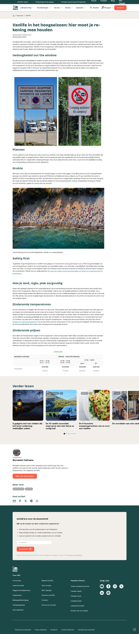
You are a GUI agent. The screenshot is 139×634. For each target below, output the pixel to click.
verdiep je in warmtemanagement (25, 322)
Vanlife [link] (28, 15)
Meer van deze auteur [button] (25, 476)
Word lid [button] (120, 8)
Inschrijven (23, 549)
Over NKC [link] (16, 575)
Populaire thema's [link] (78, 581)
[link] (15, 7)
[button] (106, 7)
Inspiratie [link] (20, 15)
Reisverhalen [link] (18, 489)
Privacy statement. (75, 555)
